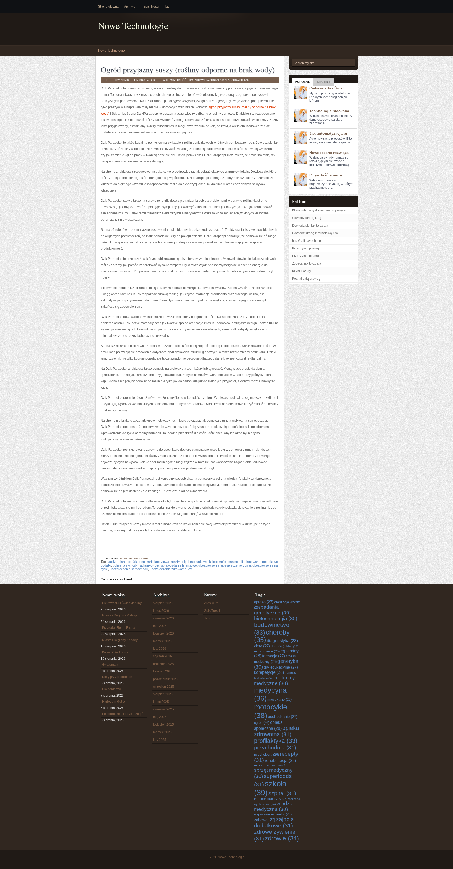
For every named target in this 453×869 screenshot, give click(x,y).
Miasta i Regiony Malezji (119, 615)
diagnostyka (282, 640)
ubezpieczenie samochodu (129, 569)
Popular (302, 82)
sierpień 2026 (163, 603)
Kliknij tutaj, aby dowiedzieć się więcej (319, 210)
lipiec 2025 (161, 702)
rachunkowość (149, 565)
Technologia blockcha (329, 111)
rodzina (280, 765)
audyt (112, 562)
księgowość (217, 562)
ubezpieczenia (208, 565)
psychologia (266, 754)
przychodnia (275, 747)
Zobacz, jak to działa (306, 263)
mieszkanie (279, 700)
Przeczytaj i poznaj (305, 248)
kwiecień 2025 (163, 724)
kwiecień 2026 (163, 633)
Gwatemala (110, 664)
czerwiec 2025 (163, 709)
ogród (261, 723)
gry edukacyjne (281, 667)
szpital (282, 793)
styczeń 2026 (162, 656)
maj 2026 (159, 626)
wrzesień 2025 (163, 686)
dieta (262, 646)
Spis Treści (151, 6)
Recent (323, 82)
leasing (233, 562)
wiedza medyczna (273, 806)
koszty (175, 562)
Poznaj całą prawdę (306, 279)
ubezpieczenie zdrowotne (168, 569)
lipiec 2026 (161, 611)
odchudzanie (283, 716)
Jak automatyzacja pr (328, 133)
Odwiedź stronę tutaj (306, 218)
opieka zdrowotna (276, 731)
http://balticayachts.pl (307, 241)
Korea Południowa (115, 652)
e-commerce (267, 651)
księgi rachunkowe (194, 562)
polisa (117, 565)
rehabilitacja (280, 760)
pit (241, 562)
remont (262, 765)
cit (129, 562)
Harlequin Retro (113, 701)
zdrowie (282, 838)
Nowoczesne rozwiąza (329, 152)
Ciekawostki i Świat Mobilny (122, 603)
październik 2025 (165, 679)
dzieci (291, 646)
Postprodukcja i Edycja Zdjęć (122, 714)
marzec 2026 (162, 641)
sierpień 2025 (163, 694)
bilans (122, 562)
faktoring (139, 562)
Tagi (167, 6)
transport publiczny (271, 798)
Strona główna (108, 6)
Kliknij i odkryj (302, 271)
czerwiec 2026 (163, 618)
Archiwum (131, 6)
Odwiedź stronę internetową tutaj (315, 233)
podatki (106, 565)
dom (277, 646)
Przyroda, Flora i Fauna (118, 628)
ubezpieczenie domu (236, 565)
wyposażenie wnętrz (273, 814)
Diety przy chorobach (117, 677)
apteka (263, 601)
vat (190, 569)
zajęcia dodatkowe (274, 822)
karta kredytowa (158, 562)
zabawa (264, 819)
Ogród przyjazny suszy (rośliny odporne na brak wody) (188, 69)
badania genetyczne (272, 609)
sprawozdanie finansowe (179, 565)
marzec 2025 (162, 732)
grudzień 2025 (163, 664)
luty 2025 (159, 740)
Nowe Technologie (133, 25)
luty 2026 (159, 649)
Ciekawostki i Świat (326, 88)
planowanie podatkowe (261, 562)
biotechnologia (275, 618)
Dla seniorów (111, 689)
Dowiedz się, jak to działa (310, 225)
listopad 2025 (162, 671)
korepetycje (269, 672)
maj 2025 (159, 717)
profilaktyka (276, 740)
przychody (130, 565)
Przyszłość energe (325, 175)
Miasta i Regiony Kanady (120, 640)
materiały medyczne (274, 680)
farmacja (273, 656)
